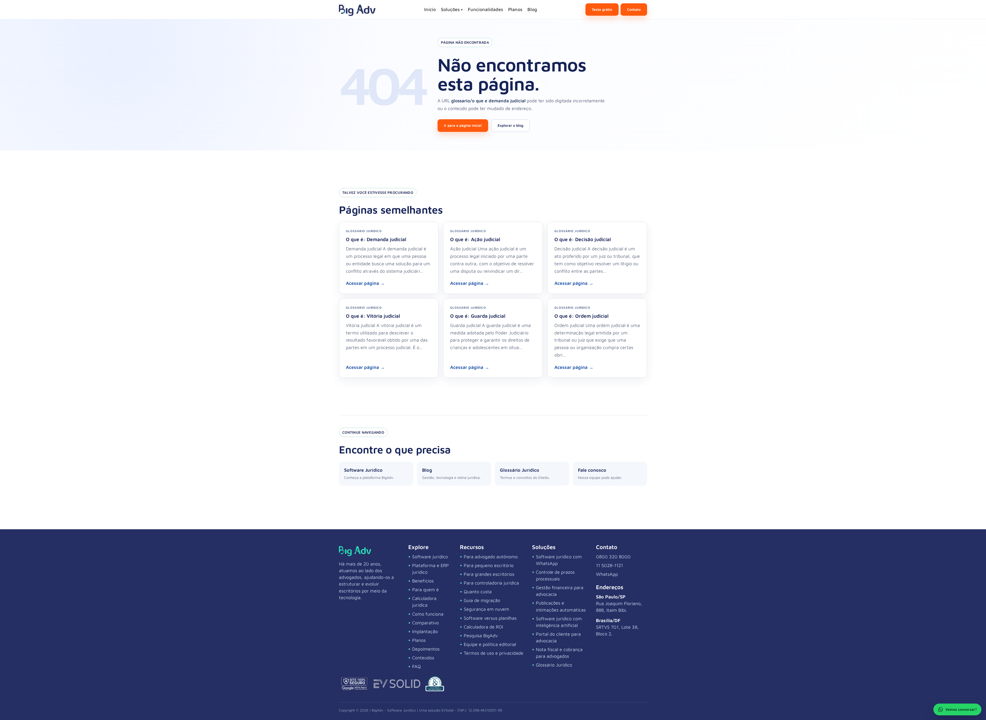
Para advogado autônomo (491, 556)
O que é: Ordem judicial (581, 316)
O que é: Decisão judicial (582, 239)
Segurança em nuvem (486, 609)
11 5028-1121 (609, 565)
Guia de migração (482, 600)
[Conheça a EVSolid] (397, 683)
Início (430, 9)
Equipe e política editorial (490, 644)
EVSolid (447, 710)
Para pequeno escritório (489, 565)
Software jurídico (430, 556)
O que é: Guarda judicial (477, 316)
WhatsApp (607, 574)
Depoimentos (426, 649)
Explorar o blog (510, 125)
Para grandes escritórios (489, 574)
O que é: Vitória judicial (373, 316)
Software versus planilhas (490, 618)
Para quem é (425, 589)
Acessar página (365, 283)
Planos (515, 9)
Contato (634, 9)
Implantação (425, 631)
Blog (532, 9)
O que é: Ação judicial (475, 239)
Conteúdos (423, 657)
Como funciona (427, 614)
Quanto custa (478, 591)
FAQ (416, 666)
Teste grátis (602, 9)
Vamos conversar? (961, 709)
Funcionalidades (485, 9)
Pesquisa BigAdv (481, 635)
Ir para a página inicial (463, 125)
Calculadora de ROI (483, 627)
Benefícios (423, 581)
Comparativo (425, 622)
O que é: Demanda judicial (376, 239)
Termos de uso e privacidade (493, 653)
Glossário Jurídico (554, 665)
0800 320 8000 (613, 556)
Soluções (452, 9)
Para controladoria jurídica (491, 583)
